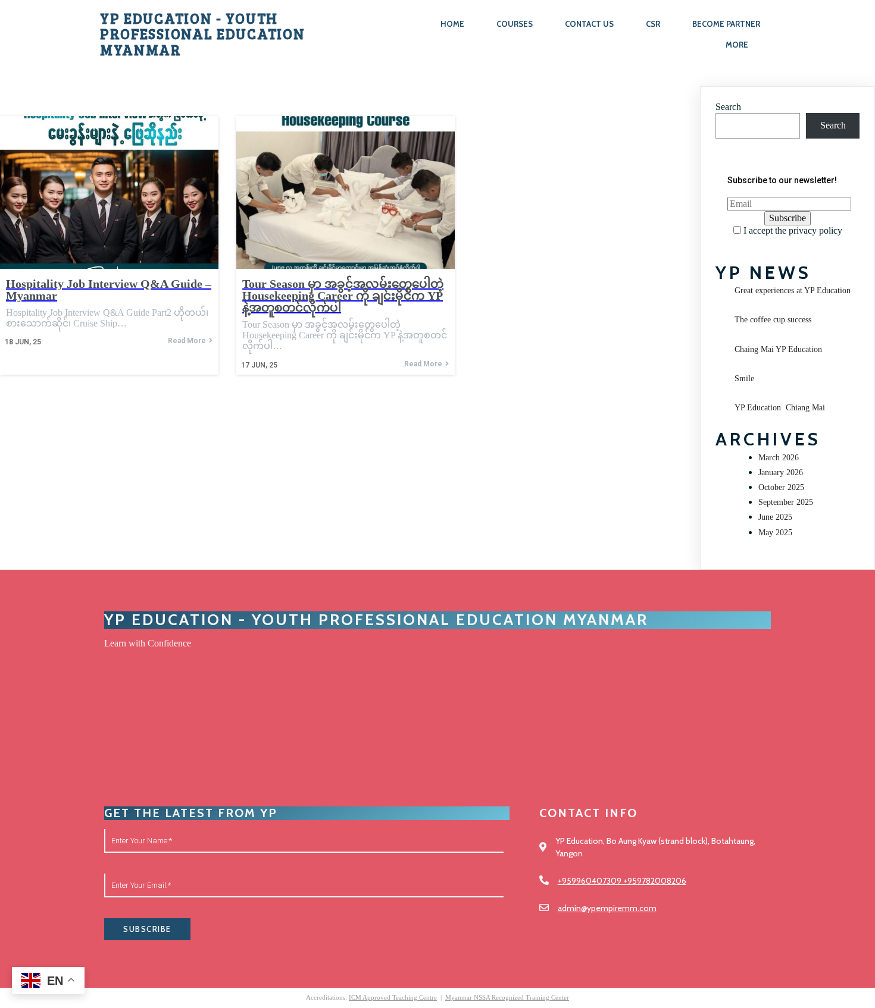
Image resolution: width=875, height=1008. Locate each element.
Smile (744, 378)
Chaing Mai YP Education (778, 349)
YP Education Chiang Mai (780, 407)
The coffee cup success (773, 319)
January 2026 (780, 472)
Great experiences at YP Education (793, 290)
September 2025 (785, 502)
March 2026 (778, 457)
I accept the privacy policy (791, 230)
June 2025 (775, 517)
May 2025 (775, 532)
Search (728, 107)
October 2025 (781, 487)
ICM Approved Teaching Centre (393, 997)
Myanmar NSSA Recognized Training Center (507, 997)
